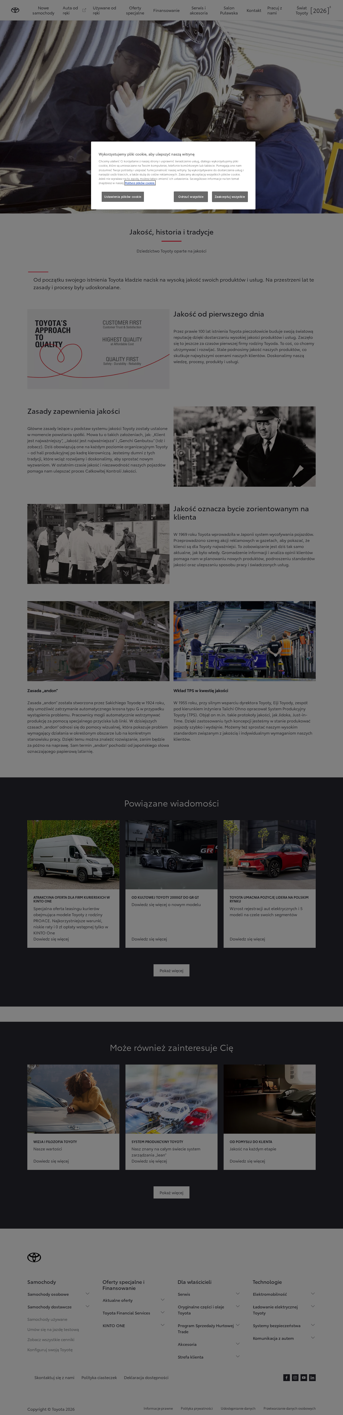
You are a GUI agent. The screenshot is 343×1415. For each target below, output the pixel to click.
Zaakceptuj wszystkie (230, 196)
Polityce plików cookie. (140, 183)
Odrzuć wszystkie (190, 196)
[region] (173, 175)
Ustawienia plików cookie (122, 196)
